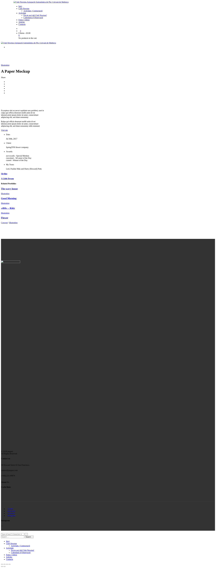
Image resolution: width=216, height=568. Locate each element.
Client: (8, 143)
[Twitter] (7, 84)
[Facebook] (7, 82)
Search (28, 537)
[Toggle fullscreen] (7, 564)
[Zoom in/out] (9, 564)
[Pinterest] (7, 93)
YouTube (11, 513)
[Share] (5, 564)
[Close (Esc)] (2, 564)
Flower (4, 217)
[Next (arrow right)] (5, 566)
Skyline (4, 174)
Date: (8, 134)
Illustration (5, 65)
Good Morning (8, 198)
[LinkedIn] (7, 88)
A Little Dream (7, 179)
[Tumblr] (7, 91)
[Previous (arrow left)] (2, 566)
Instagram (11, 516)
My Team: (10, 165)
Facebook (11, 511)
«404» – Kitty (8, 208)
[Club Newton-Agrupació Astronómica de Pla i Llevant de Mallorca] (41, 2)
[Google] (7, 86)
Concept (4, 223)
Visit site (4, 130)
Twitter (10, 509)
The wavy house (9, 188)
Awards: (9, 151)
